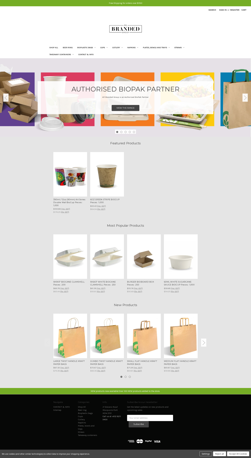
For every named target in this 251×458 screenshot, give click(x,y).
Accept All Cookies (238, 453)
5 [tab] (134, 132)
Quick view (70, 333)
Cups (102, 47)
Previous (5, 98)
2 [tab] (121, 132)
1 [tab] (117, 132)
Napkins (131, 47)
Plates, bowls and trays (155, 47)
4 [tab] (130, 132)
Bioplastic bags (85, 47)
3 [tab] (126, 132)
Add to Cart (70, 177)
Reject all (219, 453)
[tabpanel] (125, 97)
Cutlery (116, 47)
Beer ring (68, 47)
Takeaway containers (60, 54)
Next (245, 98)
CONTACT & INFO (86, 54)
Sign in (223, 10)
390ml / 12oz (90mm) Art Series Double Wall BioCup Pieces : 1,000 (69, 202)
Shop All (53, 47)
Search (212, 10)
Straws (178, 47)
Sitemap (57, 410)
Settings (206, 453)
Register (234, 10)
